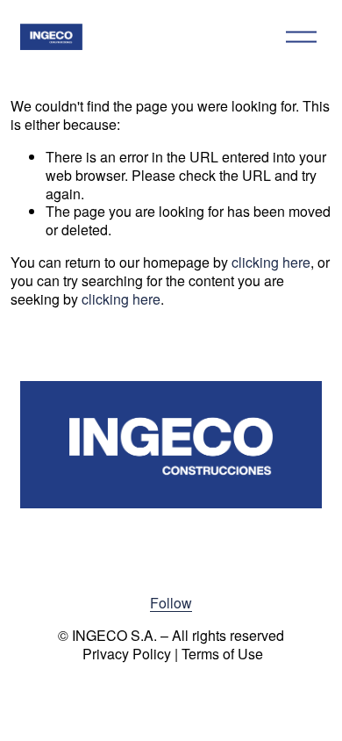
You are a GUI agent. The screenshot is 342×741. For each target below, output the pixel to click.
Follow (171, 603)
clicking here (271, 262)
